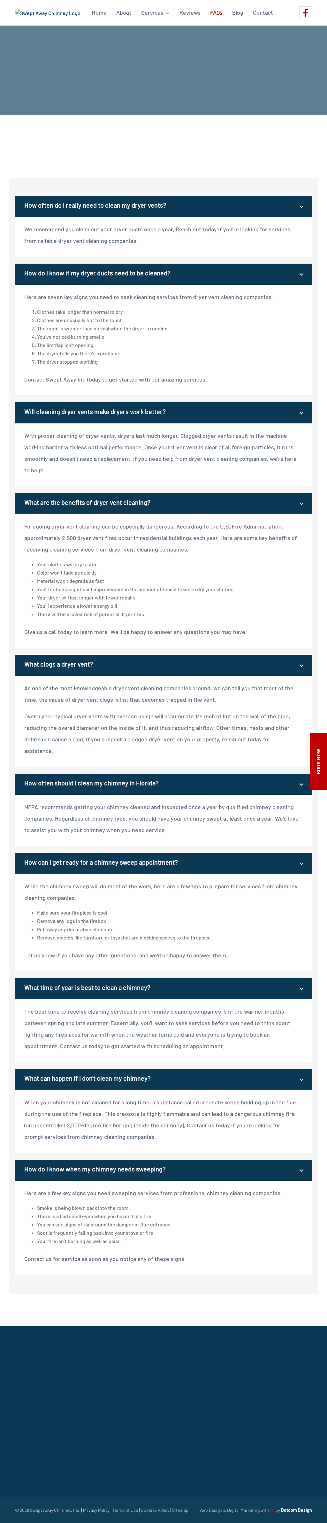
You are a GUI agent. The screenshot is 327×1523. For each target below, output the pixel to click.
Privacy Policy (96, 1510)
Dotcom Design (296, 1510)
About (124, 12)
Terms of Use (125, 1510)
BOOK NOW (318, 761)
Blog (237, 12)
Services (152, 12)
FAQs (216, 12)
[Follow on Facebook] (305, 12)
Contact (263, 12)
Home (99, 12)
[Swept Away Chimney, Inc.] (47, 12)
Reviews (190, 12)
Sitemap (180, 1510)
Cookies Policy (155, 1510)
